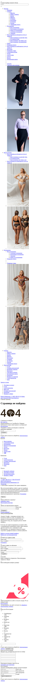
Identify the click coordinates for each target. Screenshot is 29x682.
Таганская (3, 484)
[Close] (1, 504)
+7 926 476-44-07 (15, 479)
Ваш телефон (4, 541)
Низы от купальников (16, 30)
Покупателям (7, 365)
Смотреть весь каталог (13, 65)
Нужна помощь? (5, 512)
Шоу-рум (6, 389)
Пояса (8, 43)
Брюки (12, 16)
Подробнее (23, 494)
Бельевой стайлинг (12, 369)
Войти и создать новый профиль (10, 533)
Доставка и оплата (12, 372)
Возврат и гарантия (12, 376)
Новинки (9, 10)
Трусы (9, 56)
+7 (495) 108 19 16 (16, 396)
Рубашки (12, 18)
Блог (8, 379)
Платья (12, 23)
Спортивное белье (12, 52)
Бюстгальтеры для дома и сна (18, 40)
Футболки (13, 21)
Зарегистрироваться (6, 676)
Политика (10, 375)
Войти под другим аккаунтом (9, 534)
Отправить (4, 542)
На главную (4, 422)
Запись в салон (5, 382)
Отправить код (9, 648)
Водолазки (13, 20)
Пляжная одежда (11, 45)
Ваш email (3, 550)
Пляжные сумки (11, 50)
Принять (3, 496)
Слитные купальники (16, 32)
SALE (9, 63)
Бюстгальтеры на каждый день (18, 37)
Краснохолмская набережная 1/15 (10, 482)
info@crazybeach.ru (13, 398)
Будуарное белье (14, 39)
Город (2, 552)
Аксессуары (10, 55)
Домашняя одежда (15, 24)
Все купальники (14, 27)
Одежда (9, 11)
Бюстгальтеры (8, 152)
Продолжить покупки (7, 502)
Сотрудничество (11, 378)
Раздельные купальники (17, 29)
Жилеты (12, 13)
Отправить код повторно (7, 664)
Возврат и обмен (8, 393)
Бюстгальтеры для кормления (18, 42)
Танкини (12, 33)
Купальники (10, 26)
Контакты (9, 371)
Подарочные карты (12, 59)
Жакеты (12, 17)
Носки (9, 58)
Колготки (9, 49)
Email (17, 508)
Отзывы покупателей (13, 368)
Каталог (6, 8)
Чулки (8, 53)
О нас (8, 366)
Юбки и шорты (14, 14)
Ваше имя (18, 507)
